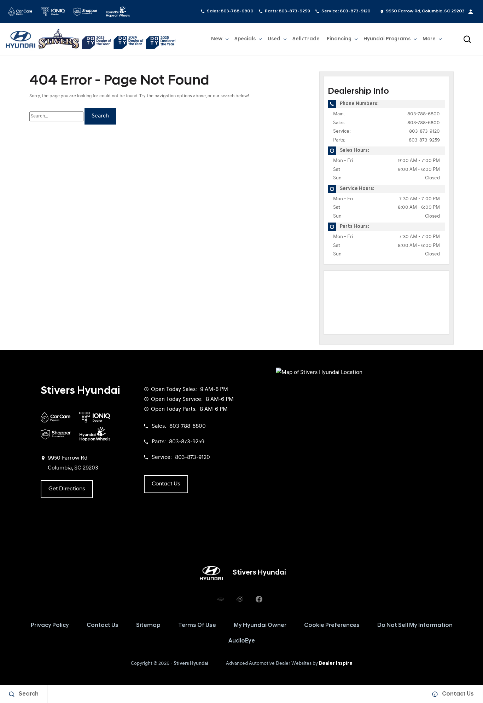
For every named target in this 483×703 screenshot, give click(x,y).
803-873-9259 (424, 140)
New (216, 39)
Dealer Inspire (336, 663)
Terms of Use (197, 625)
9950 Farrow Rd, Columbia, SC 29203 (425, 11)
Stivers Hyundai (191, 663)
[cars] (220, 599)
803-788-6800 (423, 114)
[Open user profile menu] (470, 11)
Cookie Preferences (332, 625)
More (429, 40)
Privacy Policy (50, 625)
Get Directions (66, 489)
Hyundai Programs (387, 40)
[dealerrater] (240, 599)
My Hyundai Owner (260, 625)
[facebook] (259, 599)
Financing (339, 39)
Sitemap (148, 625)
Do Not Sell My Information (415, 625)
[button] (467, 39)
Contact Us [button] (166, 484)
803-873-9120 (424, 131)
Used (274, 39)
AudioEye (241, 641)
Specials (245, 39)
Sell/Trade (306, 39)
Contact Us (102, 625)
